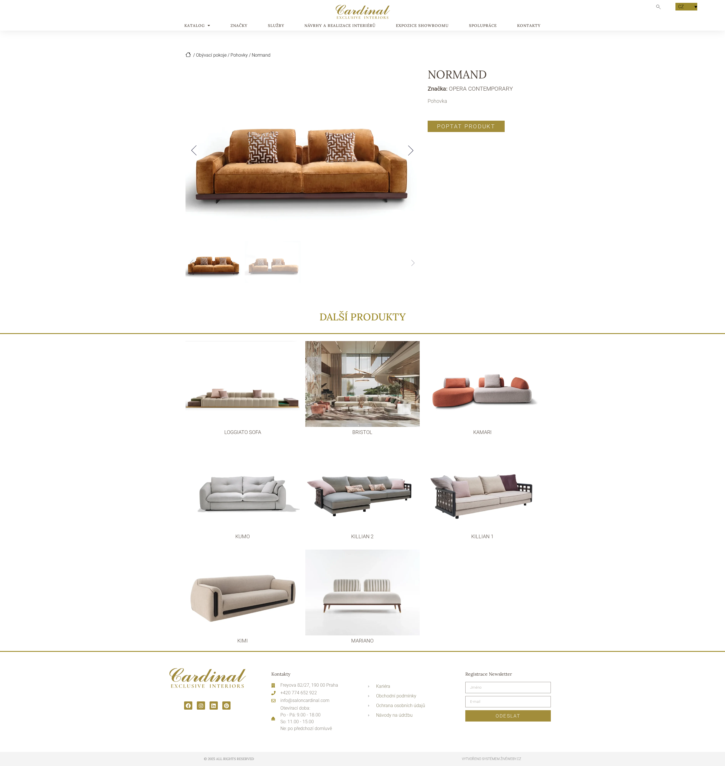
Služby (276, 26)
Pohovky (239, 55)
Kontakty (529, 26)
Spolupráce (483, 26)
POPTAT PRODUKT (466, 126)
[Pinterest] (226, 705)
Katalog (194, 26)
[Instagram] (201, 705)
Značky (239, 26)
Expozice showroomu (422, 26)
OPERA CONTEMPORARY (481, 88)
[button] (194, 150)
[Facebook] (188, 705)
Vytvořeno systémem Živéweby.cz (491, 759)
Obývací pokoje (211, 55)
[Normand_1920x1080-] (302, 150)
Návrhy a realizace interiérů (340, 26)
